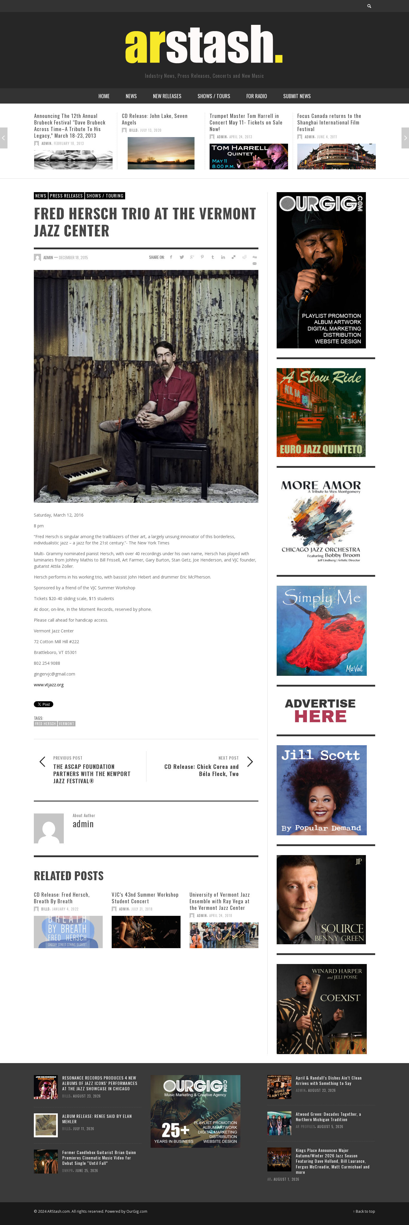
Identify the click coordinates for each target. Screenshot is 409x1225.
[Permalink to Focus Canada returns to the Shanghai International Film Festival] (249, 156)
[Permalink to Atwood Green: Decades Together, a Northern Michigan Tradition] (279, 1122)
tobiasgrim (315, 130)
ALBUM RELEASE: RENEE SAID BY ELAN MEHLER (97, 1118)
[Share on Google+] (192, 257)
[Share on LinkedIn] (223, 257)
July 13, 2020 (63, 130)
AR (269, 1179)
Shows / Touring (105, 195)
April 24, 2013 (153, 136)
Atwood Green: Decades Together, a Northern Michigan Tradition (328, 1116)
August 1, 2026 (286, 1179)
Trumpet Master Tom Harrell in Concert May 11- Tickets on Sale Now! (158, 122)
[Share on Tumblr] (213, 257)
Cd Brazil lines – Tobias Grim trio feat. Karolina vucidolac (335, 119)
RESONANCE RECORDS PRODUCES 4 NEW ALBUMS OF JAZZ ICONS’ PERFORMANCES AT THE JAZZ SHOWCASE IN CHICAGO (99, 1083)
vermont (66, 723)
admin (134, 136)
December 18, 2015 (73, 257)
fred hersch (45, 723)
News (40, 195)
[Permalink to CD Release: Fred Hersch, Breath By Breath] (68, 932)
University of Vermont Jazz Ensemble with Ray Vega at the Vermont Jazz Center (220, 901)
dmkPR (67, 1170)
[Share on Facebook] (171, 257)
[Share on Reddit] (244, 257)
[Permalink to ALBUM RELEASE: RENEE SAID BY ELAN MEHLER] (46, 1125)
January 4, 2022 (65, 909)
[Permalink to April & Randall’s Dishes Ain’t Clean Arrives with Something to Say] (279, 1086)
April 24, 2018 (220, 915)
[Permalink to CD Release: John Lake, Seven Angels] (73, 153)
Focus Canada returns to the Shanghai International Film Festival (242, 122)
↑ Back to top (364, 1211)
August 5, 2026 (330, 1126)
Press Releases (66, 195)
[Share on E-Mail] (254, 263)
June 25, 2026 (86, 1170)
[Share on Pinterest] (202, 257)
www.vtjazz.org (48, 684)
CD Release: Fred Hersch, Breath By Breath (62, 898)
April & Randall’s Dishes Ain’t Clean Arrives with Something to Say (329, 1080)
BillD (46, 130)
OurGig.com (136, 1211)
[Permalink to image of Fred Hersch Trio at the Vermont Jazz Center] (146, 386)
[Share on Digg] (254, 257)
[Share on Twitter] (182, 257)
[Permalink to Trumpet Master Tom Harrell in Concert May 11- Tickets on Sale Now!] (161, 156)
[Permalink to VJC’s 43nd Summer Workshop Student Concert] (146, 932)
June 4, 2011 (239, 136)
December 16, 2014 (342, 130)
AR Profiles (305, 1126)
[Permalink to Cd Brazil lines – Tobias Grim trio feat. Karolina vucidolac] (336, 153)
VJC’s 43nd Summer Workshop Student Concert (145, 898)
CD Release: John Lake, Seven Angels (67, 119)
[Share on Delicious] (234, 257)
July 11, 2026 (83, 1128)
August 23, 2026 (87, 1095)
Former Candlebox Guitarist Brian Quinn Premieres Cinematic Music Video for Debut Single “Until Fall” (99, 1157)
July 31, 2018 (142, 909)
